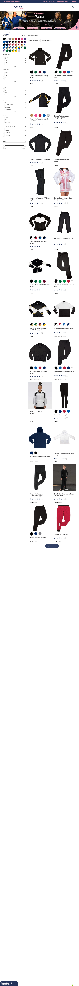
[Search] (11, 7)
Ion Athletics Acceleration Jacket (38, 242)
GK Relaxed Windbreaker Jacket (38, 412)
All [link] (5, 102)
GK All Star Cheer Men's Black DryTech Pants (64, 495)
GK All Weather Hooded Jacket (40, 456)
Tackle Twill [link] (7, 135)
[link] (4, 39)
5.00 (5, 148)
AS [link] (5, 90)
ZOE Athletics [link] (8, 121)
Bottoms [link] (7, 58)
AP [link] (5, 87)
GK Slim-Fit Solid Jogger (38, 537)
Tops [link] (6, 60)
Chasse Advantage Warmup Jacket (39, 76)
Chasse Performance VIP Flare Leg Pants (40, 199)
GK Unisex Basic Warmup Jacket (38, 372)
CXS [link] (6, 75)
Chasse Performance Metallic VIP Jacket (39, 120)
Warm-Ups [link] (7, 107)
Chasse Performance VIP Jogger (62, 160)
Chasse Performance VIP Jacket (40, 159)
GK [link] (5, 119)
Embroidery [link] (7, 132)
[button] (46, 28)
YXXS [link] (6, 72)
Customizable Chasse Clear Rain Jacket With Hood (63, 199)
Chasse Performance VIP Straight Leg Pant (62, 117)
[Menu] (5, 7)
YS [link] (5, 77)
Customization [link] (8, 109)
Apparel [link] (6, 105)
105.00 (23, 148)
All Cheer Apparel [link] (9, 104)
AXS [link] (6, 89)
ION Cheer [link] (7, 122)
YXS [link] (6, 74)
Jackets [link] (6, 57)
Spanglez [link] (7, 130)
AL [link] (5, 94)
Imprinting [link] (7, 128)
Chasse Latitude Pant (61, 534)
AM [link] (6, 92)
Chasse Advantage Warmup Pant (63, 76)
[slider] (4, 146)
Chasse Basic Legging (61, 415)
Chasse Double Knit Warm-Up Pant (64, 285)
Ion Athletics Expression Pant (64, 238)
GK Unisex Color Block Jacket (64, 328)
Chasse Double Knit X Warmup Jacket (40, 285)
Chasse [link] (6, 117)
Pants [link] (6, 62)
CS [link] (5, 79)
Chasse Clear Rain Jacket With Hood (64, 454)
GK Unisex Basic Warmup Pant (64, 371)
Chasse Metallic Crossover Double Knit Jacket (38, 329)
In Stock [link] (6, 64)
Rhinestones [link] (7, 134)
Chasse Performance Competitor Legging (36, 495)
